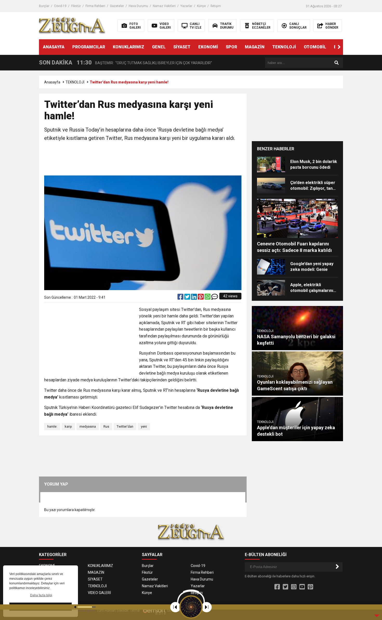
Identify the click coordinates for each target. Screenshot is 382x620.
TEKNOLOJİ (284, 46)
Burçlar (44, 6)
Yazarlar (186, 6)
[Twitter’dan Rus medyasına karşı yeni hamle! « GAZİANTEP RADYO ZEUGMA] (72, 25)
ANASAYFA (53, 46)
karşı (68, 426)
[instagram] (294, 587)
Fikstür (76, 6)
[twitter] (187, 298)
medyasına (88, 426)
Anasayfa (52, 82)
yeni (144, 426)
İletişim (215, 6)
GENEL (159, 46)
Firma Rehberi (95, 6)
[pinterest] (201, 298)
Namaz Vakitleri (164, 6)
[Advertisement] (143, 159)
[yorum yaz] (214, 298)
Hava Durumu (138, 6)
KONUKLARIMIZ (128, 46)
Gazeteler (117, 6)
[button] (339, 47)
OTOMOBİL (315, 46)
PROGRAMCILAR (88, 46)
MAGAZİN (255, 46)
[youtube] (302, 587)
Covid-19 (60, 6)
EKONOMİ (208, 46)
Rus (106, 426)
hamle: (52, 426)
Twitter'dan (125, 426)
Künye (201, 6)
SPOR (231, 46)
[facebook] (180, 298)
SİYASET (181, 46)
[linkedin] (194, 298)
